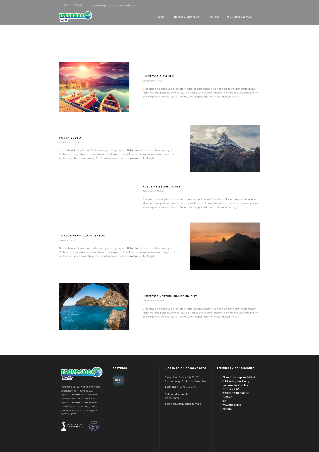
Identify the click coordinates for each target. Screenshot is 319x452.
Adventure (148, 80)
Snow (76, 142)
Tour (159, 80)
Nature (160, 191)
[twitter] (254, 5)
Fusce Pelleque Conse (162, 186)
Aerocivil (227, 408)
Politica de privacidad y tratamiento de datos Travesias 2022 (235, 385)
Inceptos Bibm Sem (158, 76)
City (75, 240)
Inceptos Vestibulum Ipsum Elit (170, 296)
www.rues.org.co (231, 405)
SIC (224, 401)
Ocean (160, 300)
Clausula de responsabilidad (238, 377)
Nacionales (118, 381)
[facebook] (248, 5)
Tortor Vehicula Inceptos (82, 235)
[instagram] (259, 5)
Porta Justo (70, 138)
